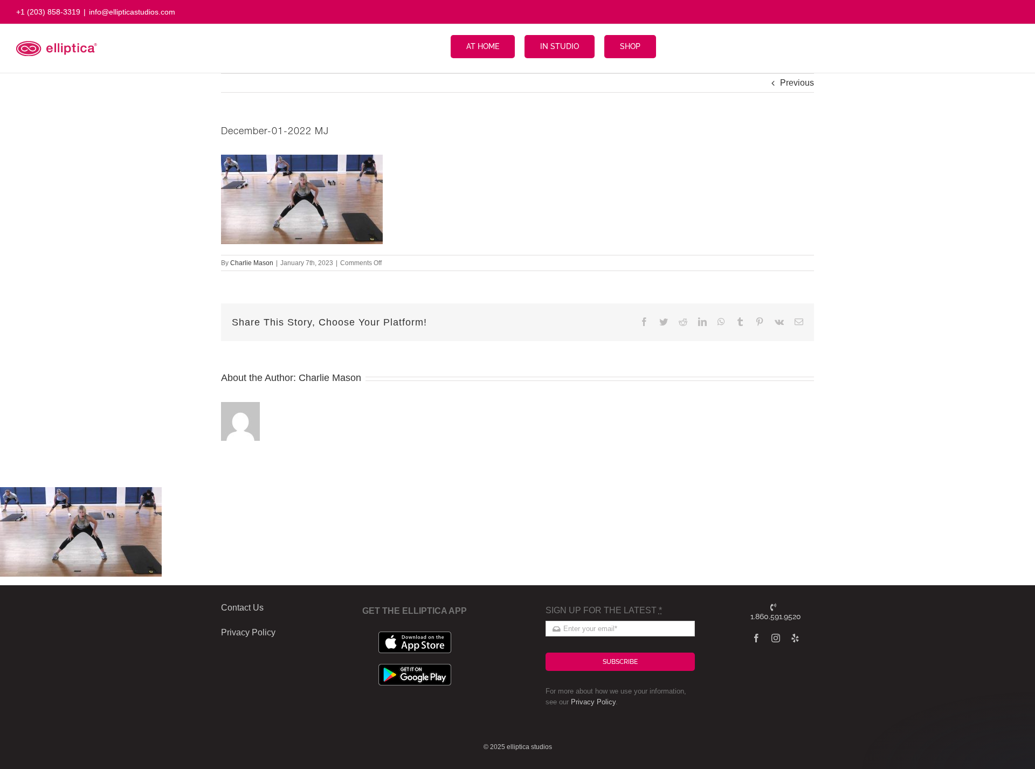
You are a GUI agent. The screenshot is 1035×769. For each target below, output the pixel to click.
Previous (797, 82)
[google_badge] (414, 668)
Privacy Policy (593, 702)
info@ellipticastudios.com (132, 12)
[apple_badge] (414, 635)
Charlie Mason (251, 263)
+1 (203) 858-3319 (48, 12)
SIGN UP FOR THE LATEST (604, 610)
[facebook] (756, 638)
